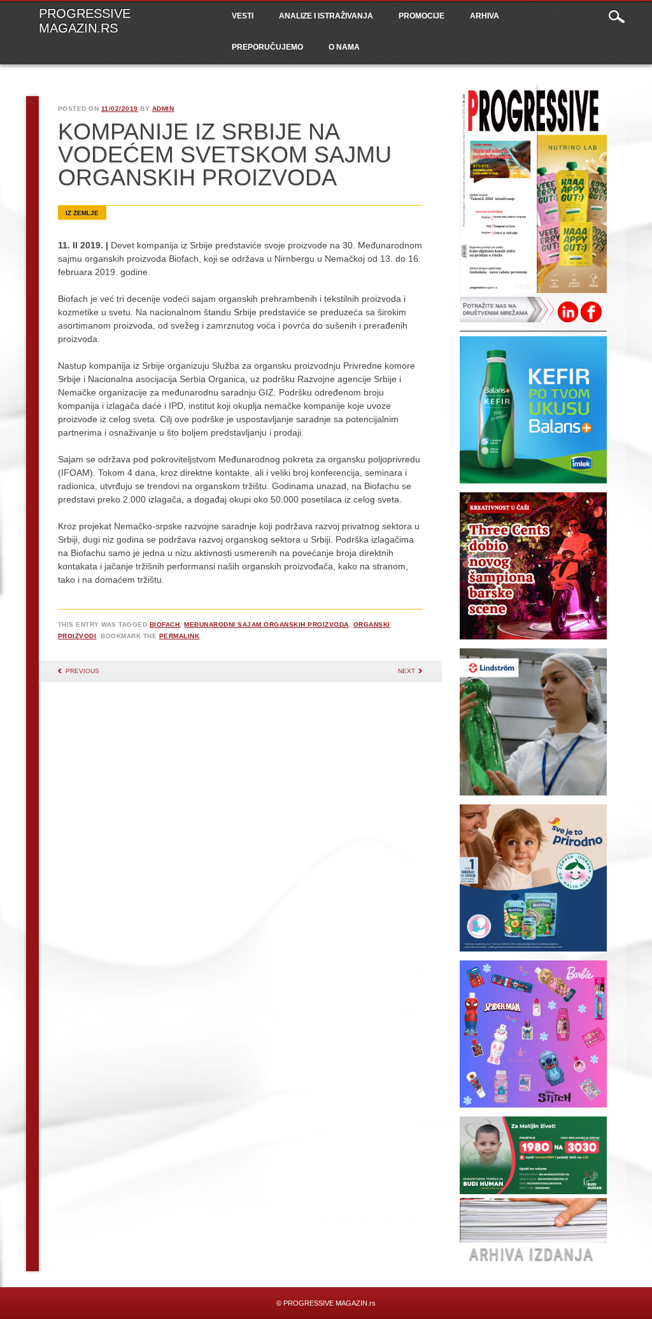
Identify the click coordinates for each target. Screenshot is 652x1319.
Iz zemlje (82, 213)
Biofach (165, 624)
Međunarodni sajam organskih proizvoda (266, 624)
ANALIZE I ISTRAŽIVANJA (326, 15)
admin (163, 108)
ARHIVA (484, 15)
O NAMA (344, 47)
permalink (179, 635)
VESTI (242, 15)
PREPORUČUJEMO (267, 47)
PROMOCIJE (421, 15)
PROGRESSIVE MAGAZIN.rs (85, 20)
